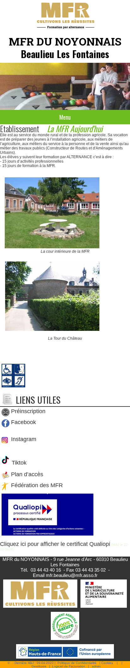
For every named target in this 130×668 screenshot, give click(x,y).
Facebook (23, 422)
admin (96, 666)
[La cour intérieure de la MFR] (52, 247)
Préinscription (28, 411)
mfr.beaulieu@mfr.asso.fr (72, 575)
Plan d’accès (27, 474)
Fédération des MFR (37, 485)
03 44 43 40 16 (46, 570)
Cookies (107, 663)
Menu (65, 117)
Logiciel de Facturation (68, 666)
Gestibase (39, 666)
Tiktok (18, 463)
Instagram (22, 439)
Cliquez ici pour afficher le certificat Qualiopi (55, 544)
